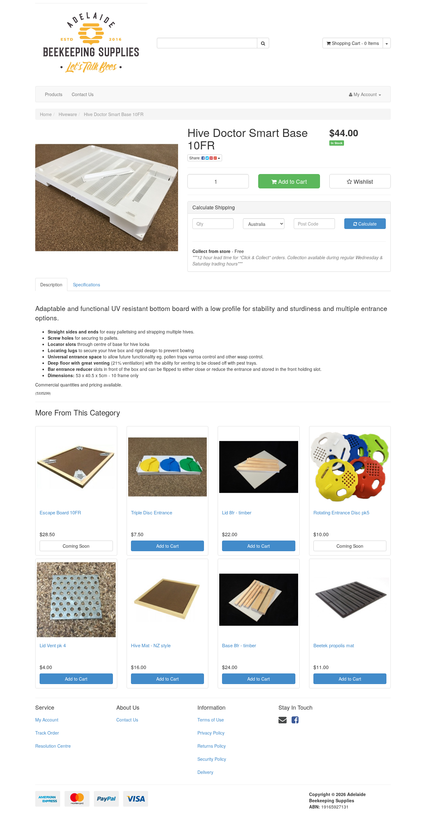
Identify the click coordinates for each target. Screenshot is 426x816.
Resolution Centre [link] (53, 746)
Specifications (86, 284)
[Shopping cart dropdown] (387, 43)
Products (53, 94)
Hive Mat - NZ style (151, 645)
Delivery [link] (205, 772)
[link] (295, 719)
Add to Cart (292, 181)
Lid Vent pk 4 (53, 645)
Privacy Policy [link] (211, 733)
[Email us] (282, 719)
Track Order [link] (47, 733)
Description (51, 284)
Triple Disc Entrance (151, 512)
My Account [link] (46, 719)
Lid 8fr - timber (236, 512)
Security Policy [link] (211, 759)
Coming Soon (76, 546)
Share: (195, 157)
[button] (360, 181)
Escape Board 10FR (60, 512)
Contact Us (83, 94)
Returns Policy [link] (211, 746)
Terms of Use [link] (210, 719)
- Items (355, 43)
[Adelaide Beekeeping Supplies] (91, 39)
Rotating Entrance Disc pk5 (341, 512)
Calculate (367, 224)
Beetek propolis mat (333, 645)
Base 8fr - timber (239, 645)
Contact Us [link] (127, 719)
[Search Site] (263, 43)
